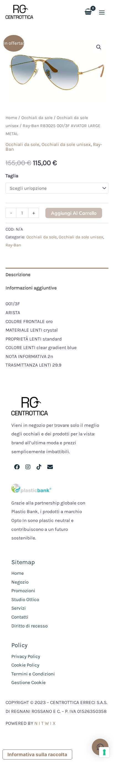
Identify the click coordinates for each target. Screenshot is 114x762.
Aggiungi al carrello (74, 213)
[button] (99, 47)
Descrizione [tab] (18, 274)
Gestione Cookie (28, 682)
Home (11, 117)
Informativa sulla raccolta (37, 754)
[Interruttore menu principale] (101, 12)
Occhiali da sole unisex (66, 144)
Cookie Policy (25, 665)
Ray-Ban (13, 245)
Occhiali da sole (37, 117)
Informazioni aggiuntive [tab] (31, 288)
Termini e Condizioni (33, 674)
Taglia (12, 175)
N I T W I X (45, 723)
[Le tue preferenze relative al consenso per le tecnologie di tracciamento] (104, 752)
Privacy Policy (25, 656)
